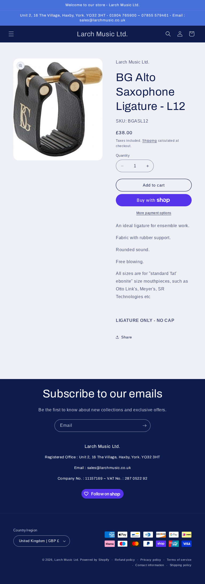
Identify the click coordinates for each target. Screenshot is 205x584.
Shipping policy (181, 565)
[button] (11, 34)
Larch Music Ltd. (66, 559)
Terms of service (179, 559)
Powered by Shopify (94, 559)
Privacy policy (150, 559)
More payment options (153, 213)
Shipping (149, 141)
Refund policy (125, 559)
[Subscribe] (144, 425)
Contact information (149, 565)
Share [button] (126, 337)
